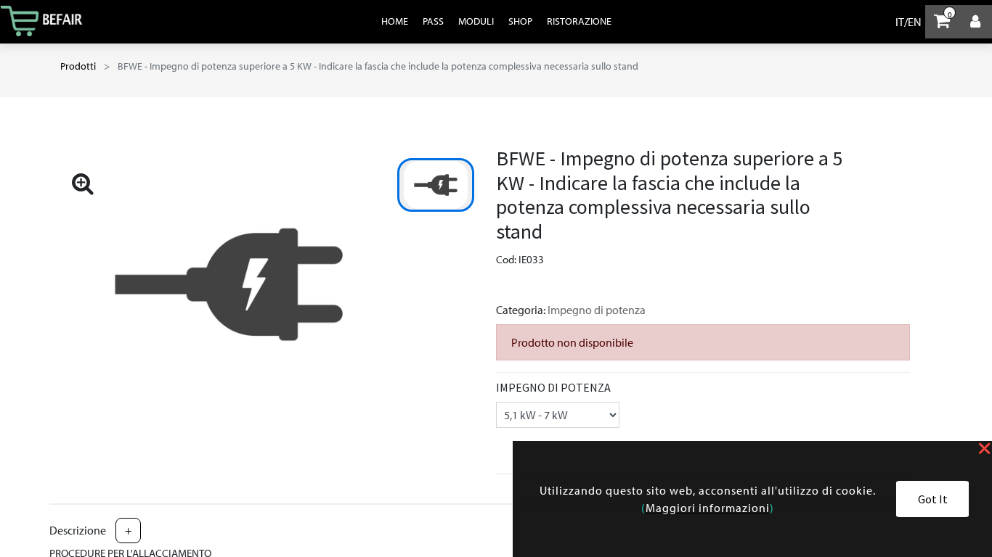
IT (899, 22)
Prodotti (78, 66)
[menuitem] (394, 21)
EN (915, 22)
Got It (933, 499)
